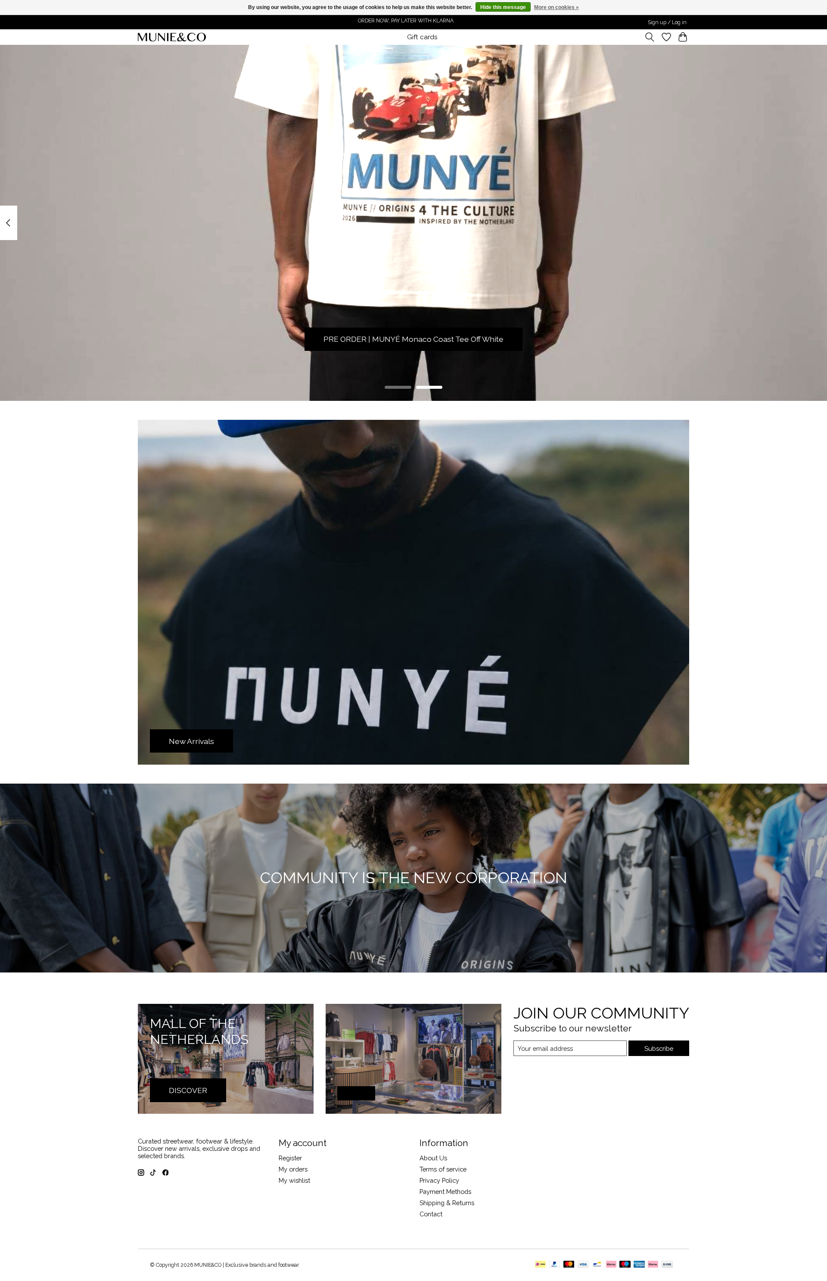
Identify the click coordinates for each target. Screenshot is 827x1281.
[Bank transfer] (667, 1265)
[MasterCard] (569, 1265)
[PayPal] (554, 1265)
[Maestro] (625, 1265)
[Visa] (583, 1265)
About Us (433, 1158)
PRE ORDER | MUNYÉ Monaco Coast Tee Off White (413, 339)
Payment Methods (445, 1191)
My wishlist (294, 1180)
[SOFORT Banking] (611, 1265)
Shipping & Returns (447, 1202)
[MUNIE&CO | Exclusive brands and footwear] (172, 37)
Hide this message (503, 7)
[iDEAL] (540, 1265)
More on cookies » (556, 7)
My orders (293, 1169)
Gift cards (422, 37)
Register (290, 1158)
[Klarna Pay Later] (653, 1265)
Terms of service (443, 1169)
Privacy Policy (439, 1180)
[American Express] (639, 1265)
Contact (431, 1214)
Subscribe (658, 1048)
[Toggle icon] (650, 37)
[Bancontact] (597, 1265)
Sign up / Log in (667, 22)
